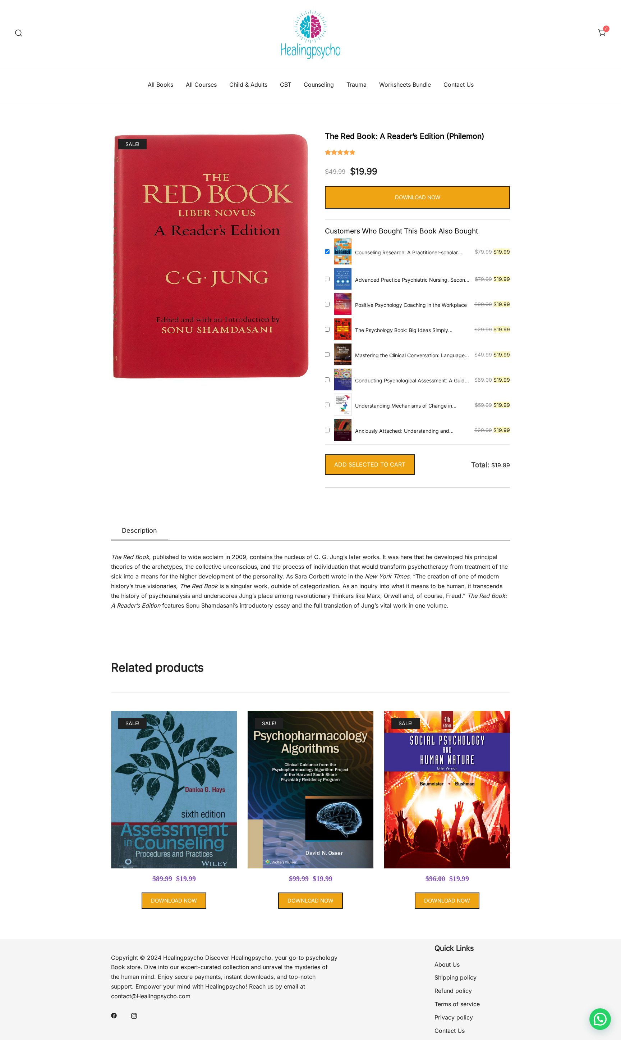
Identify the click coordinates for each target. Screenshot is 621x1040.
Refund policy (453, 990)
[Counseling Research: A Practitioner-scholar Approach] (342, 251)
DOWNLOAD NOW (417, 197)
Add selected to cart (369, 464)
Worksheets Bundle (405, 84)
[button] (600, 1019)
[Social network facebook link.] (114, 1014)
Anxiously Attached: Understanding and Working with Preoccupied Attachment (402, 431)
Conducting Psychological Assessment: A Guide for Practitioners (411, 380)
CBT (285, 84)
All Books (160, 84)
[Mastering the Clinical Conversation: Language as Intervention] (342, 354)
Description (139, 530)
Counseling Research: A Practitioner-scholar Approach (406, 252)
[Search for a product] (18, 33)
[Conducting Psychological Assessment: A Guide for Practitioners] (342, 379)
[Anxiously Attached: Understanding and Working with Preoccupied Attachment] (342, 430)
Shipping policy (455, 977)
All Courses (201, 84)
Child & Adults (248, 84)
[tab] (139, 531)
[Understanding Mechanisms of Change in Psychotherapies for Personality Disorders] (342, 404)
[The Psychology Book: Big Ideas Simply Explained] (342, 329)
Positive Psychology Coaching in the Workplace (411, 305)
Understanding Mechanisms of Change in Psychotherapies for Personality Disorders (404, 406)
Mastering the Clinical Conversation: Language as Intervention (410, 355)
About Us (447, 964)
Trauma (356, 84)
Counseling (319, 84)
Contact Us (458, 84)
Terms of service (457, 1004)
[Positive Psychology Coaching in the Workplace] (342, 304)
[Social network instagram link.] (134, 1014)
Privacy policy (453, 1017)
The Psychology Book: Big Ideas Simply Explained (401, 330)
